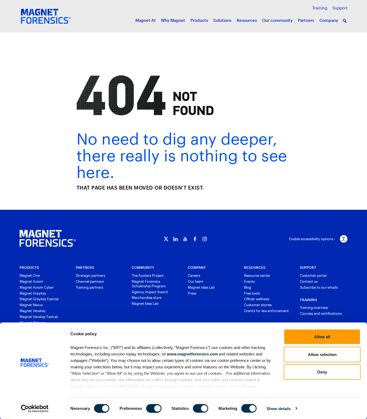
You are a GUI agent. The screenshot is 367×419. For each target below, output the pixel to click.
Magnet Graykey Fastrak (39, 299)
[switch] (153, 408)
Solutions (222, 20)
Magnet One (30, 275)
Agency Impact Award (150, 292)
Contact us (309, 281)
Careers (194, 275)
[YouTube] (185, 239)
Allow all (322, 336)
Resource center (257, 275)
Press (192, 293)
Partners (306, 20)
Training (319, 7)
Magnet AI (145, 20)
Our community (277, 20)
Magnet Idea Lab (145, 303)
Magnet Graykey (33, 293)
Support (339, 7)
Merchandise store (146, 297)
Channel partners (90, 281)
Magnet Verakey (33, 311)
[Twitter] (166, 239)
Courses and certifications (321, 313)
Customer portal (313, 275)
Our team (195, 281)
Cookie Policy (125, 386)
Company (328, 20)
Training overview (314, 307)
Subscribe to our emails (319, 287)
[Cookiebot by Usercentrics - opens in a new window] (34, 408)
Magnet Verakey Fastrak (39, 317)
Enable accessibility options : (312, 239)
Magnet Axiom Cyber (37, 287)
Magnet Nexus (31, 305)
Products (199, 20)
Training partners (89, 287)
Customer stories (258, 305)
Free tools (252, 293)
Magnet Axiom (31, 281)
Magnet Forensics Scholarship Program (149, 283)
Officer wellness (256, 299)
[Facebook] (195, 239)
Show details (279, 408)
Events (249, 281)
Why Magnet (173, 20)
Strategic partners (90, 275)
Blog (247, 287)
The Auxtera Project (148, 275)
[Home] (48, 238)
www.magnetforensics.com (192, 353)
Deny (322, 372)
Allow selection (322, 354)
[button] (345, 21)
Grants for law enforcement (266, 311)
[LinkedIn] (175, 239)
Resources (247, 20)
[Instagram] (204, 239)
